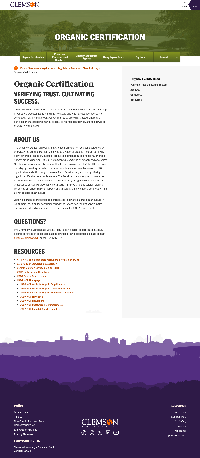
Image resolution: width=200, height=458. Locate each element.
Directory (181, 426)
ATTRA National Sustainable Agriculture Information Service (48, 259)
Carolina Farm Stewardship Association (37, 263)
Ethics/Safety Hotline (25, 429)
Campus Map (178, 416)
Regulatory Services (68, 68)
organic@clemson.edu (26, 237)
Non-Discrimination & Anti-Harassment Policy (29, 423)
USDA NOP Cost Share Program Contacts (41, 304)
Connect (164, 57)
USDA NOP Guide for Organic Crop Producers (43, 284)
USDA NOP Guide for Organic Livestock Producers (46, 288)
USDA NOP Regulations (32, 300)
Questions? (136, 94)
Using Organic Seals (113, 57)
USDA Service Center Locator (32, 276)
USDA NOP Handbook (31, 296)
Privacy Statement (24, 434)
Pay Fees (140, 57)
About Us (135, 89)
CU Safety (180, 421)
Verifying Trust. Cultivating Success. (149, 84)
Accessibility (21, 412)
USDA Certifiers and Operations (33, 271)
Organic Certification (33, 57)
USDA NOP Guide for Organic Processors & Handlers (47, 292)
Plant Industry (91, 68)
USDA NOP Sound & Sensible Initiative (40, 308)
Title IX (18, 416)
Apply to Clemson (176, 435)
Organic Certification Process (86, 57)
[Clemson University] (25, 7)
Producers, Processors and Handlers (60, 57)
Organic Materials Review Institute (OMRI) (38, 267)
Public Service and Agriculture (37, 68)
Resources (136, 99)
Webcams (180, 430)
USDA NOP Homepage (28, 280)
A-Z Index (180, 412)
